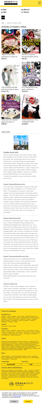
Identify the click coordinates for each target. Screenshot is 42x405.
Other (21, 333)
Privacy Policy (13, 375)
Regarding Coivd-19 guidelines (26, 371)
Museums (16, 319)
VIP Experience (5, 335)
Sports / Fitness (21, 330)
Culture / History (5, 330)
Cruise (13, 317)
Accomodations (18, 370)
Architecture (14, 359)
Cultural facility (35, 357)
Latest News (12, 374)
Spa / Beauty (30, 330)
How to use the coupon (14, 373)
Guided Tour (27, 332)
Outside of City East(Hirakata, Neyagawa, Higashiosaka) (16, 348)
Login (25, 370)
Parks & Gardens (5, 320)
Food (2, 357)
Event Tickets (12, 326)
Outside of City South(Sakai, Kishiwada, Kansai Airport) (21, 349)
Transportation (5, 359)
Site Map (22, 374)
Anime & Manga (12, 316)
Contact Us (31, 370)
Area (29, 356)
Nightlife (34, 319)
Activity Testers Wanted (28, 373)
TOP (2, 23)
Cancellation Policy (23, 375)
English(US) (11, 364)
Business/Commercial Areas (19, 356)
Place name (26, 357)
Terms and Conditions (31, 374)
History (37, 317)
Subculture (27, 333)
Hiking (32, 317)
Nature (29, 319)
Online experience (13, 333)
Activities (3, 316)
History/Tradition (5, 356)
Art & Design (21, 316)
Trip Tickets (4, 326)
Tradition (10, 321)
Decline (14, 401)
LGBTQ (10, 319)
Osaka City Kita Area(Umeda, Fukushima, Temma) (14, 341)
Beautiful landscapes (31, 316)
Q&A (17, 374)
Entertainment (9, 357)
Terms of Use (4, 375)
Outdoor (38, 332)
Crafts (33, 332)
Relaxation (34, 333)
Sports (16, 321)
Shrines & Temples (24, 320)
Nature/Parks (18, 357)
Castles (3, 317)
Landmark (4, 319)
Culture (18, 317)
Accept (28, 401)
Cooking (5, 333)
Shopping (14, 320)
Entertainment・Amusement (14, 332)
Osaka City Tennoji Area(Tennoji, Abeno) (25, 344)
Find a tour (4, 370)
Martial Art (23, 319)
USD (31, 364)
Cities (8, 317)
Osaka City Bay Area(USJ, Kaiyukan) (11, 345)
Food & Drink (25, 317)
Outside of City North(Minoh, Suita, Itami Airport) (22, 347)
